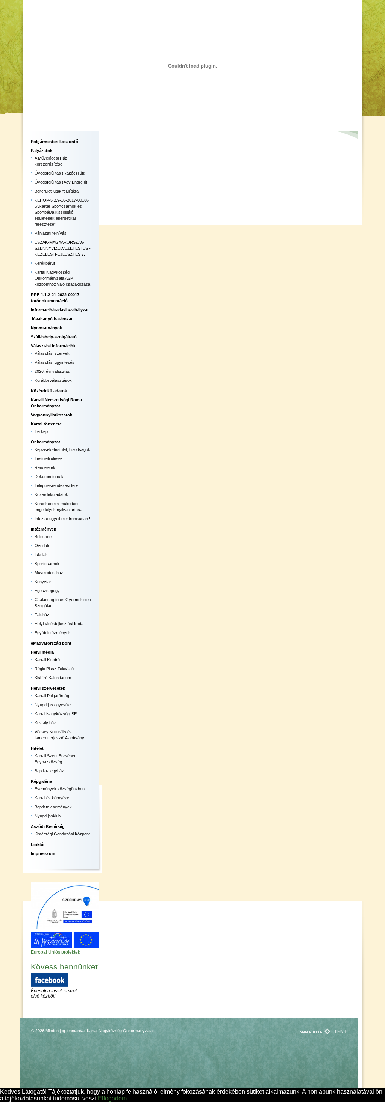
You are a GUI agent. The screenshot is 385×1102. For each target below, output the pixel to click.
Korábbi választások (53, 380)
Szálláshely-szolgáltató (54, 337)
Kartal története (46, 424)
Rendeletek (45, 467)
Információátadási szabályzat (60, 310)
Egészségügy (47, 590)
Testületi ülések (49, 458)
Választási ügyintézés (54, 362)
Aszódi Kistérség (48, 826)
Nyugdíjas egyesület (53, 705)
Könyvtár (43, 581)
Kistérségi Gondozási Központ (62, 834)
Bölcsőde (43, 536)
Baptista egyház (49, 771)
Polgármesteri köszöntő (54, 141)
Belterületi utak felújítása (57, 191)
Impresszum (43, 853)
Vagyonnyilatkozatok (51, 415)
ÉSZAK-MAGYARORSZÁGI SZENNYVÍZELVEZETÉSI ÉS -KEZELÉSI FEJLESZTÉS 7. (63, 248)
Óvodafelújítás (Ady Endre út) (62, 182)
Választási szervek (52, 353)
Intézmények (43, 529)
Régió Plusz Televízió (54, 668)
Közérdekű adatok (49, 391)
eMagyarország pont (51, 643)
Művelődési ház (49, 572)
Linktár (38, 844)
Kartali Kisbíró (47, 659)
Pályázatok (41, 150)
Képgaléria (41, 781)
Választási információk (53, 346)
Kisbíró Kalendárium (53, 677)
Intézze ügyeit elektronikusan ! (62, 518)
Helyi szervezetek (48, 688)
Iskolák (41, 554)
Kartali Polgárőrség (52, 695)
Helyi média (42, 652)
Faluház (42, 614)
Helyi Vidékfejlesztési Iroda (59, 623)
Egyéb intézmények (53, 632)
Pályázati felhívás (51, 233)
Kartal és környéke (52, 798)
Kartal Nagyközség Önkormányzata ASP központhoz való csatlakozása (62, 278)
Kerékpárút (45, 263)
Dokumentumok (49, 476)
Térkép (41, 431)
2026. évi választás (52, 371)
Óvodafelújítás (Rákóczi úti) (60, 173)
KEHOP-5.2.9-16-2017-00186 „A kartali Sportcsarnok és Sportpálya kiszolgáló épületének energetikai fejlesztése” (62, 212)
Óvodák (42, 545)
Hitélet (37, 748)
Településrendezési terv (56, 485)
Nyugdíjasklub (48, 816)
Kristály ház (45, 723)
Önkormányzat (45, 442)
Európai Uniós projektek (55, 952)
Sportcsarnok (47, 563)
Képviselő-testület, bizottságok (62, 449)
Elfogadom (112, 1098)
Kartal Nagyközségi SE (56, 714)
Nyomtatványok (46, 328)
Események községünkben (60, 789)
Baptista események (53, 807)
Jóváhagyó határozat (52, 319)
